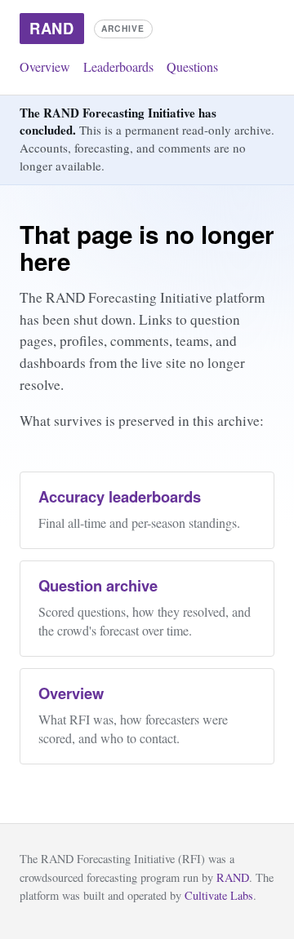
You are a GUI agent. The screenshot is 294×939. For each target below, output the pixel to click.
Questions (192, 66)
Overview (45, 66)
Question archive (98, 585)
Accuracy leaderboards (119, 496)
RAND (232, 877)
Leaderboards (118, 66)
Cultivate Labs (219, 895)
